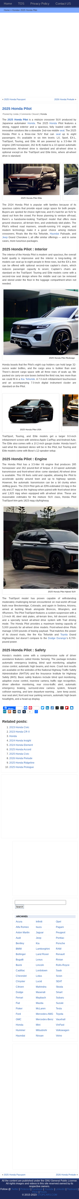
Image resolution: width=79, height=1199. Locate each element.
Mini (38, 1024)
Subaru (60, 997)
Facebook (37, 1189)
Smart (59, 992)
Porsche (60, 943)
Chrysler (20, 981)
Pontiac (60, 938)
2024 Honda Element (21, 745)
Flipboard (72, 1189)
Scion (59, 976)
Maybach (41, 997)
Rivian (59, 959)
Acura (19, 921)
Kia (38, 943)
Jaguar (40, 932)
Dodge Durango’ (57, 638)
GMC (18, 1019)
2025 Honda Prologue (21, 767)
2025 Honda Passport (15, 99)
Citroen (20, 986)
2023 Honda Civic (19, 727)
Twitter (15, 1189)
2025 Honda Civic (19, 753)
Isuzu (39, 927)
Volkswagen (62, 1030)
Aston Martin (23, 932)
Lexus (39, 959)
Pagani (60, 927)
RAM (58, 948)
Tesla (59, 1008)
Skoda (59, 986)
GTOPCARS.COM (47, 1194)
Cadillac (20, 970)
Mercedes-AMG (44, 1014)
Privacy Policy (39, 3)
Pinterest (25, 1189)
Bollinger (21, 954)
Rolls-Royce (62, 965)
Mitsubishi (41, 1030)
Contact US (63, 3)
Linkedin (60, 1189)
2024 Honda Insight (20, 740)
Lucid (39, 981)
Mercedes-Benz (44, 1019)
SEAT (59, 981)
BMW (19, 948)
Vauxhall (60, 1019)
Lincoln (40, 965)
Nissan (40, 1035)
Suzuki (59, 1003)
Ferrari (19, 997)
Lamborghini (43, 948)
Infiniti (39, 921)
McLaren (41, 1008)
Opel (58, 921)
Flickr (35, 1192)
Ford (18, 1014)
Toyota (64, 634)
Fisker (19, 1008)
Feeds (43, 1192)
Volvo (59, 1035)
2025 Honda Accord (20, 749)
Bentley (20, 943)
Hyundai (54, 233)
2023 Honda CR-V (19, 731)
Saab (59, 970)
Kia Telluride (28, 379)
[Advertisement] (39, 54)
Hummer (20, 1030)
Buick (19, 965)
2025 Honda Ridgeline (21, 762)
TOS (21, 3)
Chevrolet (21, 976)
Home (8, 3)
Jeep (5, 237)
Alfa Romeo (22, 927)
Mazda (39, 1003)
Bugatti (19, 959)
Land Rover (42, 954)
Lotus (39, 976)
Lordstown (41, 970)
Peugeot (60, 932)
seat (62, 130)
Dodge (19, 992)
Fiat (18, 1003)
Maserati (40, 992)
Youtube (49, 1189)
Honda (15, 10)
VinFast (60, 1024)
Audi (18, 938)
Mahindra (41, 986)
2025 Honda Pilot (17, 109)
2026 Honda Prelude (64, 99)
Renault (60, 954)
